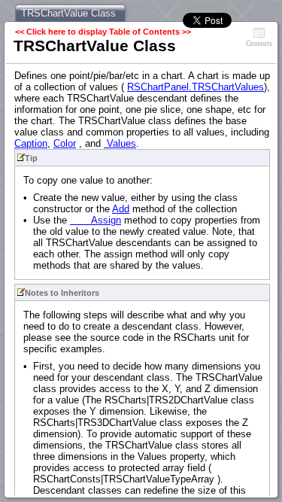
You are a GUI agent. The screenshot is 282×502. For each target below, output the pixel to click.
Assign (95, 220)
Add (120, 208)
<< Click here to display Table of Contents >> (103, 31)
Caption (30, 143)
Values (120, 143)
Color (64, 143)
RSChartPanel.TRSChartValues (195, 87)
